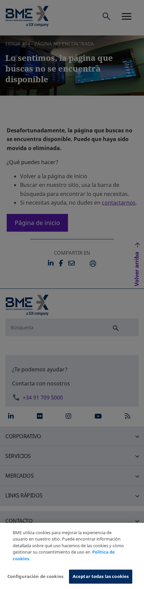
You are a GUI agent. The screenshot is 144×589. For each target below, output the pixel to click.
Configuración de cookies (35, 576)
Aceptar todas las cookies (101, 576)
